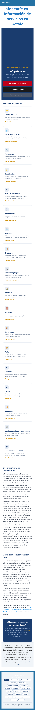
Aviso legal (7, 704)
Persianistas (24, 685)
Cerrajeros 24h (15, 680)
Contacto (20, 705)
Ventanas (7, 688)
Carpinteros (25, 691)
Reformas (9, 691)
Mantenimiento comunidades (21, 697)
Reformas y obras (18, 89)
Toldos (25, 694)
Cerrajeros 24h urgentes (17, 83)
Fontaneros (13, 682)
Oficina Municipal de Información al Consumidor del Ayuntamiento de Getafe (17, 610)
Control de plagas (25, 688)
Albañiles (17, 691)
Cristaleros (15, 688)
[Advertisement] (17, 48)
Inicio (6, 680)
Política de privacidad (17, 704)
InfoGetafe (5, 3)
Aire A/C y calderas (13, 685)
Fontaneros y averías (17, 95)
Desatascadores (25, 680)
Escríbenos (26, 630)
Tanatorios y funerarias (18, 700)
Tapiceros (18, 694)
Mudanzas (8, 697)
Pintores (10, 694)
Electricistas (22, 682)
